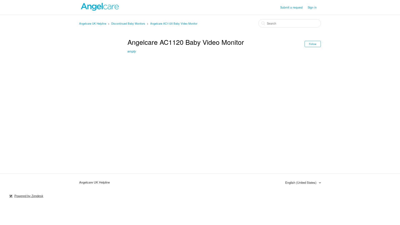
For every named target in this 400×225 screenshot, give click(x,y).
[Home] (100, 9)
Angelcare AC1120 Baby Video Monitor (173, 23)
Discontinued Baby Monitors (128, 23)
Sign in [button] (312, 7)
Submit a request (291, 7)
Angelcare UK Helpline (92, 23)
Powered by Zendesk (28, 196)
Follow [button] (312, 44)
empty (132, 51)
